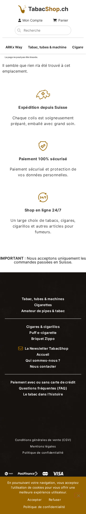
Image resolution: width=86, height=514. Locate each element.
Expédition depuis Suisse (43, 107)
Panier (63, 20)
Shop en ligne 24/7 (43, 210)
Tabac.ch (48, 9)
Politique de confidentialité (44, 507)
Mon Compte (32, 20)
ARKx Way (13, 47)
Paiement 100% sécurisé (43, 158)
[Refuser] (78, 495)
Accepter (34, 500)
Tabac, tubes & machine (47, 47)
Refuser (55, 500)
